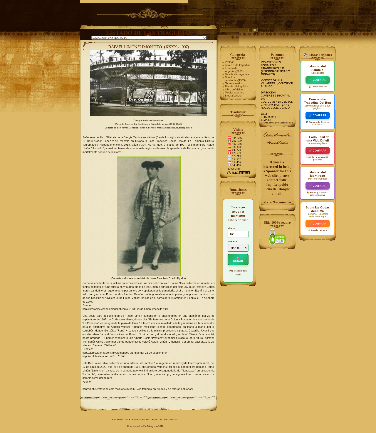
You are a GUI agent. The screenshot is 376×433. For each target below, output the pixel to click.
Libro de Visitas (234, 89)
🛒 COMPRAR (317, 80)
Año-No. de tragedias (237, 65)
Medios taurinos (234, 92)
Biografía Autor (233, 95)
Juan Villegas (170, 419)
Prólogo (229, 62)
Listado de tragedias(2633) (234, 70)
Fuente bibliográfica (236, 86)
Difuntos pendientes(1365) (235, 79)
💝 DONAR (238, 259)
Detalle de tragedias (237, 74)
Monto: (232, 228)
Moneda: (233, 241)
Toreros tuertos (234, 83)
